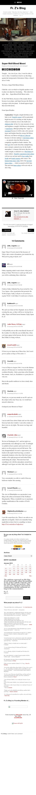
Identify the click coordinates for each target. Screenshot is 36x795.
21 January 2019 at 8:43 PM (14, 490)
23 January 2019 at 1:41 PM (14, 513)
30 (18, 574)
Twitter (14, 660)
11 (26, 568)
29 (14, 574)
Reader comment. (14, 691)
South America (15, 158)
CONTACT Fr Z (17, 43)
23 (18, 572)
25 (26, 572)
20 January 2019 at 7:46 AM (14, 285)
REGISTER (25, 43)
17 (22, 570)
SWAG (15, 51)
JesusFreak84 (11, 345)
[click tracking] (18, 718)
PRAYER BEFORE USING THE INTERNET (14, 49)
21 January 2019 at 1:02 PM (14, 474)
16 (18, 570)
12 (30, 568)
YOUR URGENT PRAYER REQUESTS (23, 47)
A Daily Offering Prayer (6, 51)
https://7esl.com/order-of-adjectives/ (12, 524)
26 (30, 572)
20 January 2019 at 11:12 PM (15, 393)
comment (10, 687)
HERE (30, 624)
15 (14, 570)
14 (10, 570)
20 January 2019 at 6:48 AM (14, 248)
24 (22, 572)
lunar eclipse (17, 165)
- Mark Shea (7, 695)
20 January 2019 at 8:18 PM (14, 363)
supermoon (9, 129)
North (6, 158)
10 (22, 568)
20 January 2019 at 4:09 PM (14, 347)
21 (10, 572)
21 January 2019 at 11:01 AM (15, 437)
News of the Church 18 (8, 53)
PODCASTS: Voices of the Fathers (13, 55)
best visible (25, 156)
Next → (31, 230)
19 (30, 570)
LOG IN (10, 43)
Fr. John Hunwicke (27, 607)
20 (6, 572)
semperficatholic (12, 414)
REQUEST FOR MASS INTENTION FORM (18, 57)
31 (22, 574)
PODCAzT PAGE (8, 47)
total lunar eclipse (28, 138)
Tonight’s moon (17, 117)
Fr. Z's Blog (18, 8)
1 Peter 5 (15, 677)
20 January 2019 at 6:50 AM (14, 266)
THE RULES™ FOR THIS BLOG (26, 45)
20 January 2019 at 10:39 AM (15, 305)
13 (6, 570)
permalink (25, 226)
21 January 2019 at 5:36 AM (14, 416)
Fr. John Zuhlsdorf (22, 66)
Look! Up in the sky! (21, 224)
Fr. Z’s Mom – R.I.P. (27, 55)
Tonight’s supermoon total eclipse (24, 154)
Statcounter (19, 714)
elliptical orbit (9, 124)
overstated (8, 131)
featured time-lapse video (12, 161)
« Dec (5, 576)
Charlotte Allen (12, 435)
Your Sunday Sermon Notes (28, 233)
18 (26, 570)
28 (10, 574)
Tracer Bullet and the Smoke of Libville (24, 53)
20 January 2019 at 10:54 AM (15, 326)
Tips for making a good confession (27, 51)
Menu (19, 2)
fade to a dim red (25, 135)
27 (6, 574)
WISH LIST (29, 49)
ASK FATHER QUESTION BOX (9, 45)
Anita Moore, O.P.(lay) (14, 324)
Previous (6, 230)
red (9, 145)
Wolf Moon (28, 151)
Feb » (30, 576)
